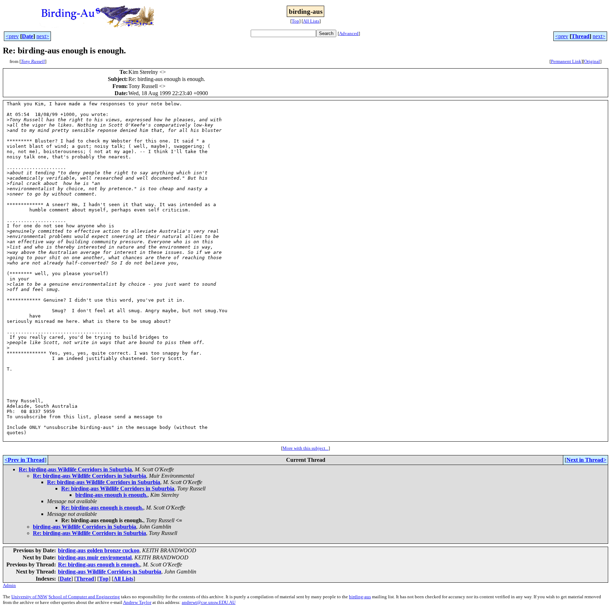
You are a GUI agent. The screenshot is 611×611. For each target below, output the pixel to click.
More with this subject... (305, 448)
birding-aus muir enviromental (95, 557)
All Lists (311, 21)
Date (27, 36)
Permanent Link (566, 61)
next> (42, 36)
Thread (580, 36)
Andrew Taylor (137, 602)
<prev (12, 36)
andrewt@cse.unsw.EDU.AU (208, 602)
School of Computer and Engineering (84, 596)
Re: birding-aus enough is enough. (102, 508)
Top (295, 21)
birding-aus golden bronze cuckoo (98, 550)
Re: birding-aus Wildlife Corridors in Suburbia (75, 469)
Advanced (349, 33)
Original (592, 61)
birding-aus (360, 596)
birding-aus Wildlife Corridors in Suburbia (84, 527)
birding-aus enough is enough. (111, 495)
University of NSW (29, 596)
